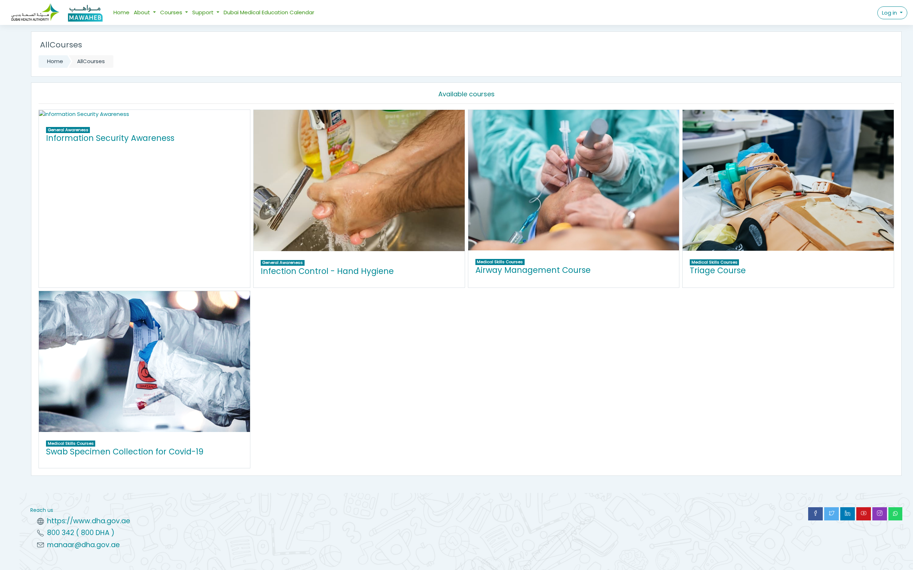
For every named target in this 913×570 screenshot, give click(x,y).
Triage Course (718, 270)
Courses (172, 12)
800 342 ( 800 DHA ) (80, 533)
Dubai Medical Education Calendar (269, 12)
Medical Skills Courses (500, 262)
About (143, 12)
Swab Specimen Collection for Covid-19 (125, 451)
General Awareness (68, 130)
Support (203, 12)
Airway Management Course (533, 270)
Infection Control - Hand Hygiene (327, 271)
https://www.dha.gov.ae (88, 521)
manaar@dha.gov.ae (83, 545)
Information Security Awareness (110, 138)
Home (121, 12)
